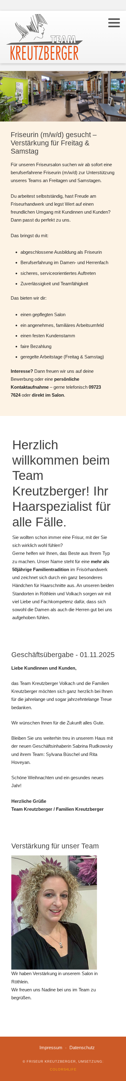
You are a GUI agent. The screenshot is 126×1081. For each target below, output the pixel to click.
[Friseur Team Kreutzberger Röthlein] (44, 37)
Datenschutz (82, 1047)
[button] (114, 23)
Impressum (50, 1047)
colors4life (63, 1069)
